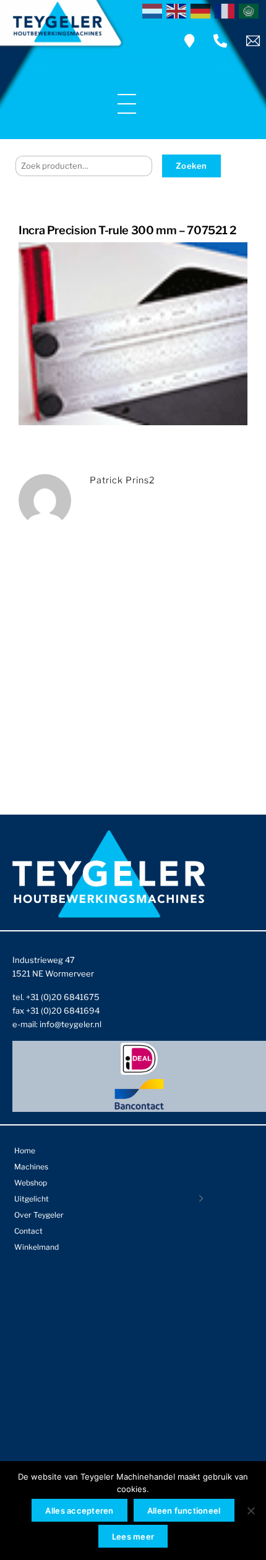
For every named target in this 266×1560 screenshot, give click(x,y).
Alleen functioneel (184, 1510)
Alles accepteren (79, 1510)
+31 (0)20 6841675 (63, 997)
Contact (28, 1231)
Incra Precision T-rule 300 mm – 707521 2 (127, 230)
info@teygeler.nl (70, 1024)
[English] (178, 10)
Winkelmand (36, 1247)
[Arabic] (251, 10)
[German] (203, 10)
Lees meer (133, 1536)
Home (24, 1150)
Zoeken (191, 166)
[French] (227, 10)
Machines (31, 1166)
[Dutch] (154, 10)
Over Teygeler (39, 1214)
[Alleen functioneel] (250, 1510)
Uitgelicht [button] (31, 1198)
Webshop (30, 1182)
